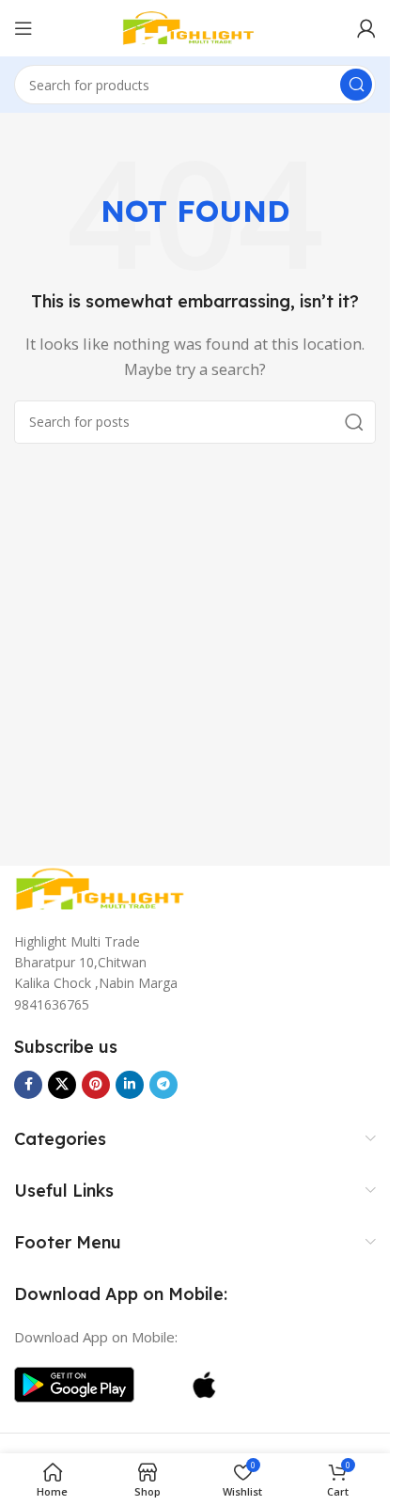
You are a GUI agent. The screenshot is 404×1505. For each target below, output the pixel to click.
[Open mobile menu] (23, 28)
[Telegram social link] (163, 1085)
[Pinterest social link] (96, 1085)
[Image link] (108, 887)
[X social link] (62, 1085)
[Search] (356, 85)
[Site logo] (195, 26)
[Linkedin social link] (130, 1085)
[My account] (366, 28)
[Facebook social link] (28, 1085)
